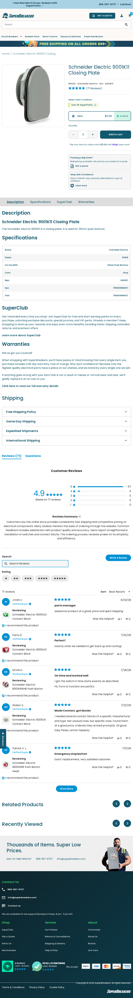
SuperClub (64, 202)
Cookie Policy (56, 987)
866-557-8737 (44, 858)
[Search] (126, 24)
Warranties (86, 202)
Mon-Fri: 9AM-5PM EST (19, 858)
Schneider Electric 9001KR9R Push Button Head (26, 767)
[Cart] (129, 15)
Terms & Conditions (13, 987)
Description (15, 202)
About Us (92, 936)
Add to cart (115, 134)
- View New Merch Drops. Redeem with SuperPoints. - (34, 4)
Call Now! (125, 4)
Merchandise (9, 950)
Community (94, 929)
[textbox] (35, 563)
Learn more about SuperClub (21, 335)
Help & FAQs (51, 950)
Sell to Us (6, 943)
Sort (104, 592)
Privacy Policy (37, 987)
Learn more (81, 185)
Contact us (14, 905)
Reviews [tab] (11, 456)
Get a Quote (8, 936)
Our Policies (51, 929)
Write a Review (120, 558)
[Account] (121, 15)
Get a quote (81, 166)
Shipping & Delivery (55, 943)
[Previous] (116, 803)
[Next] (127, 803)
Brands (92, 943)
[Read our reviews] (49, 966)
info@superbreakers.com (71, 858)
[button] (85, 88)
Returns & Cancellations (57, 936)
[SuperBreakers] (18, 15)
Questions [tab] (33, 456)
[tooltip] (79, 516)
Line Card (93, 950)
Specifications (40, 202)
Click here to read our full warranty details (30, 386)
